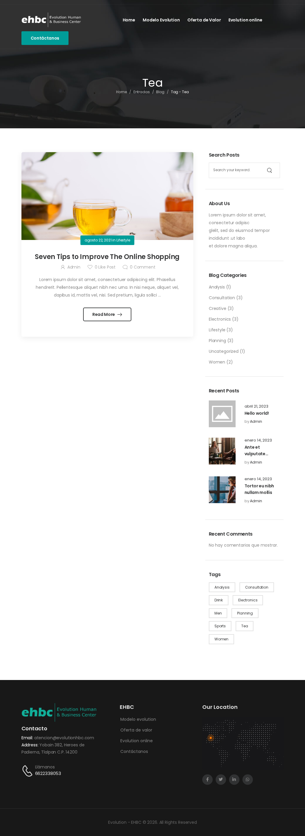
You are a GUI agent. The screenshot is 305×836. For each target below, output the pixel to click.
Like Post (105, 267)
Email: (27, 738)
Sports (220, 625)
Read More (104, 314)
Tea (244, 625)
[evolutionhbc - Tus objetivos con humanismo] (51, 20)
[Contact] (28, 770)
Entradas (141, 91)
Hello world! (257, 413)
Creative (217, 308)
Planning (217, 341)
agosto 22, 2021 (98, 240)
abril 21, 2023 (256, 406)
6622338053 (48, 773)
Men (218, 613)
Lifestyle (217, 330)
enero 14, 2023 (258, 440)
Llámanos (45, 767)
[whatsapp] (247, 779)
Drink (218, 600)
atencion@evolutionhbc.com (64, 738)
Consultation (222, 298)
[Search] (269, 170)
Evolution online (245, 20)
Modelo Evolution (161, 20)
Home (129, 20)
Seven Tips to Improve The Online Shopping (107, 256)
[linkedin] (234, 779)
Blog (160, 91)
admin (256, 421)
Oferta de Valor (204, 20)
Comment (142, 267)
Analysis (217, 287)
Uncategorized (224, 351)
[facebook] (207, 779)
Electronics (220, 319)
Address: (30, 745)
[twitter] (221, 779)
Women (217, 362)
